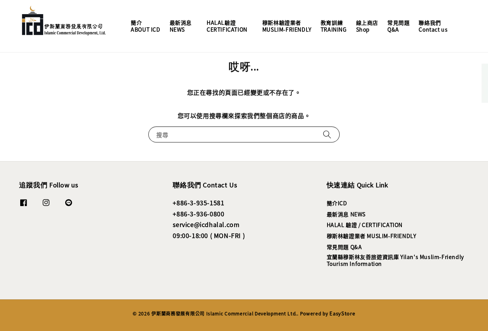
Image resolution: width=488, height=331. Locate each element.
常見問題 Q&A (344, 247)
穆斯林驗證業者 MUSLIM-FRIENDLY (371, 236)
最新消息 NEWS (346, 214)
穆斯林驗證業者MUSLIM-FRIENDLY (286, 26)
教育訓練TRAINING (334, 26)
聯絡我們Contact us (433, 26)
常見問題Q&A (398, 26)
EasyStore (342, 313)
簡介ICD (337, 203)
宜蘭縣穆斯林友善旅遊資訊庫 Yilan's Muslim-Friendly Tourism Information (395, 260)
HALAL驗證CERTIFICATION (227, 26)
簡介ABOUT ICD (145, 26)
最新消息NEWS (181, 26)
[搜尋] (327, 134)
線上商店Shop (367, 26)
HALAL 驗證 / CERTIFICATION (365, 225)
